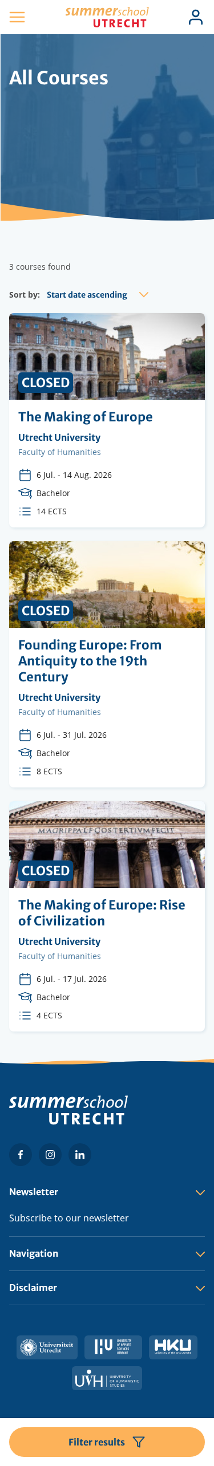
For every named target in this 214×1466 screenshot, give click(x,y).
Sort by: (24, 294)
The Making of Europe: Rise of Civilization (107, 916)
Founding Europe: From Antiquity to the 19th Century (107, 664)
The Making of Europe (107, 420)
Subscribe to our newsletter (69, 1218)
